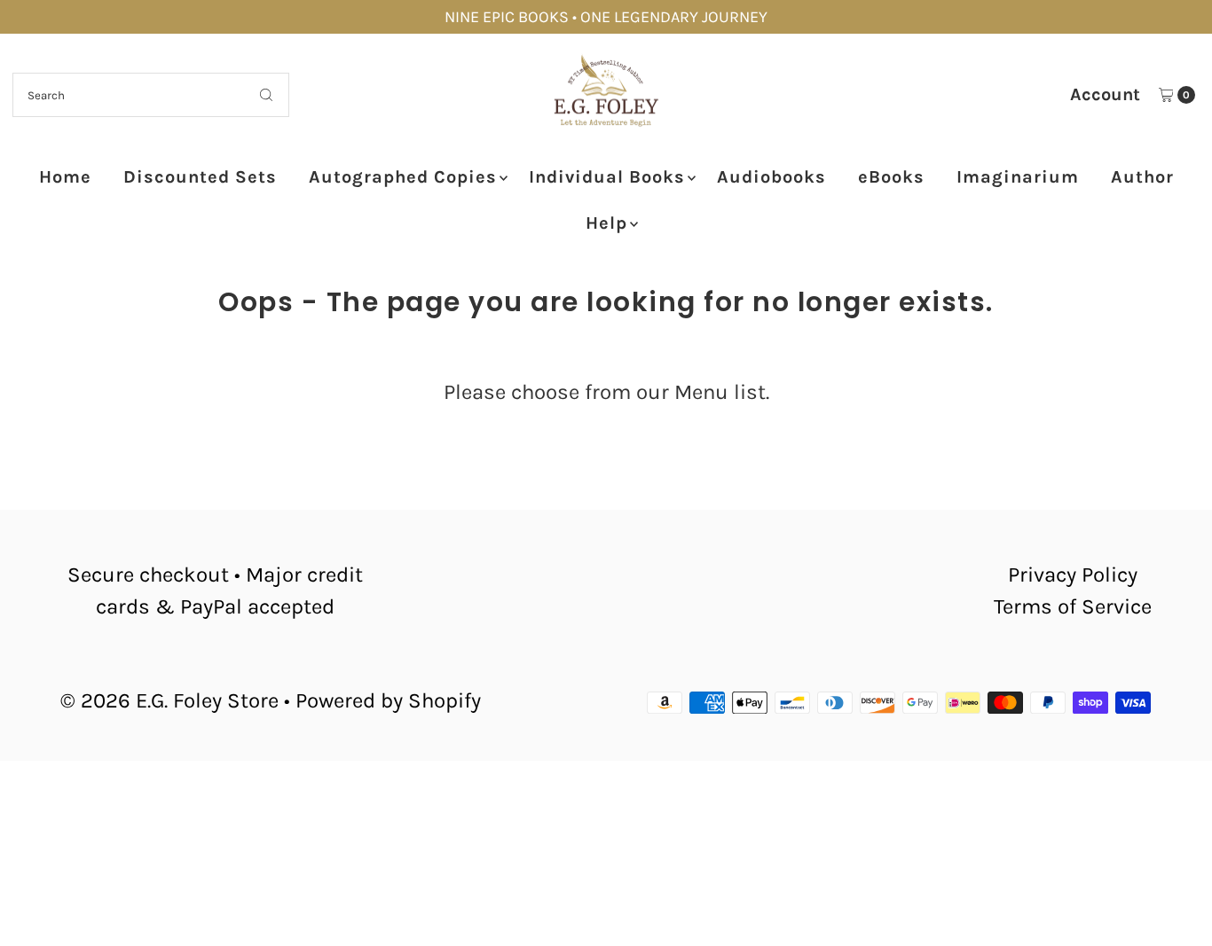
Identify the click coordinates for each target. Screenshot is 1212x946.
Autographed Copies (403, 177)
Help (606, 223)
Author (1142, 177)
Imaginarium (1017, 177)
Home (65, 177)
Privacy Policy (1072, 574)
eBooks (891, 177)
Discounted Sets (200, 177)
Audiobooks (771, 177)
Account (1105, 94)
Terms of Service (1073, 606)
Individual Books (607, 177)
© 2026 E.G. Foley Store (169, 700)
